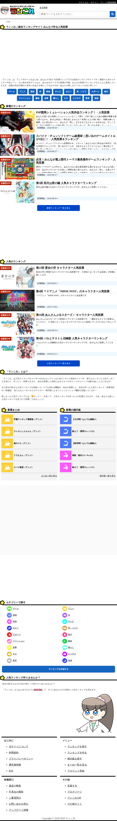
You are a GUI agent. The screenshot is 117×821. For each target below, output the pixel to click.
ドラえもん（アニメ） (24, 455)
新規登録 (38, 690)
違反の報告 (15, 785)
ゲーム (12, 91)
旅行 (106, 91)
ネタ (66, 98)
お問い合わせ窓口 (18, 804)
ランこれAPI (74, 798)
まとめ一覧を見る (49, 476)
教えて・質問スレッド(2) (83, 431)
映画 (48, 91)
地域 (96, 98)
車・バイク (82, 91)
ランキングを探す (77, 746)
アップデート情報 (18, 810)
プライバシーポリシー (21, 758)
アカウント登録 (75, 771)
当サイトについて (18, 746)
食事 (46, 98)
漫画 (32, 91)
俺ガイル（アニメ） (23, 443)
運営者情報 (15, 764)
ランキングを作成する (58, 669)
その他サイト (74, 804)
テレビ (58, 91)
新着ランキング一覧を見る (58, 208)
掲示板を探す (74, 758)
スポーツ (95, 91)
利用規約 (14, 752)
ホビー (69, 91)
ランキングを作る (77, 752)
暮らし (56, 98)
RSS (11, 771)
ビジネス (77, 98)
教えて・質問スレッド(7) (83, 467)
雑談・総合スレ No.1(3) (82, 455)
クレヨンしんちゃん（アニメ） (27, 431)
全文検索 (44, 7)
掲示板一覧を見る (107, 476)
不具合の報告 (16, 791)
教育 (88, 98)
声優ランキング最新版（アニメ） (28, 419)
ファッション (25, 98)
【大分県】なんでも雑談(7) (84, 419)
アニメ (23, 91)
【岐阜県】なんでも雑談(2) (84, 443)
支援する (72, 785)
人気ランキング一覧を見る (58, 363)
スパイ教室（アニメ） (24, 467)
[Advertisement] (58, 55)
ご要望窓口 (15, 798)
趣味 (37, 98)
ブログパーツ (74, 791)
